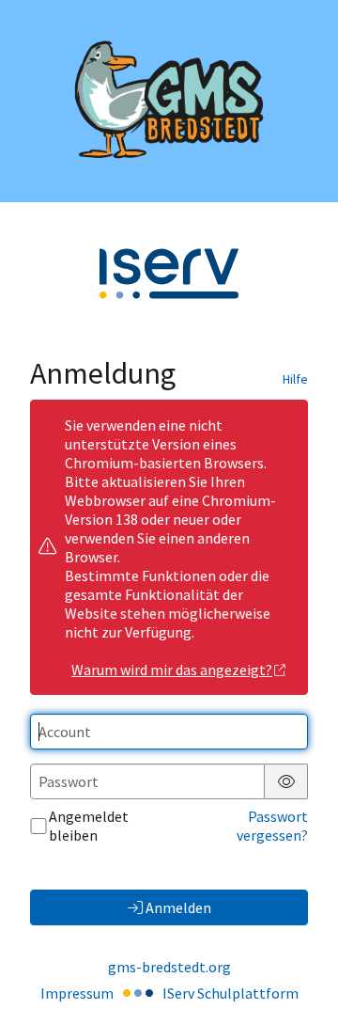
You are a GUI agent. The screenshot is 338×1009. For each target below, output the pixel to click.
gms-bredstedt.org (169, 966)
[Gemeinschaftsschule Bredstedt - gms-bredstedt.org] (169, 100)
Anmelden (178, 907)
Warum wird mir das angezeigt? (171, 669)
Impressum (77, 993)
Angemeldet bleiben (89, 825)
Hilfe (295, 378)
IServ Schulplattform (230, 993)
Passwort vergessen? (272, 825)
